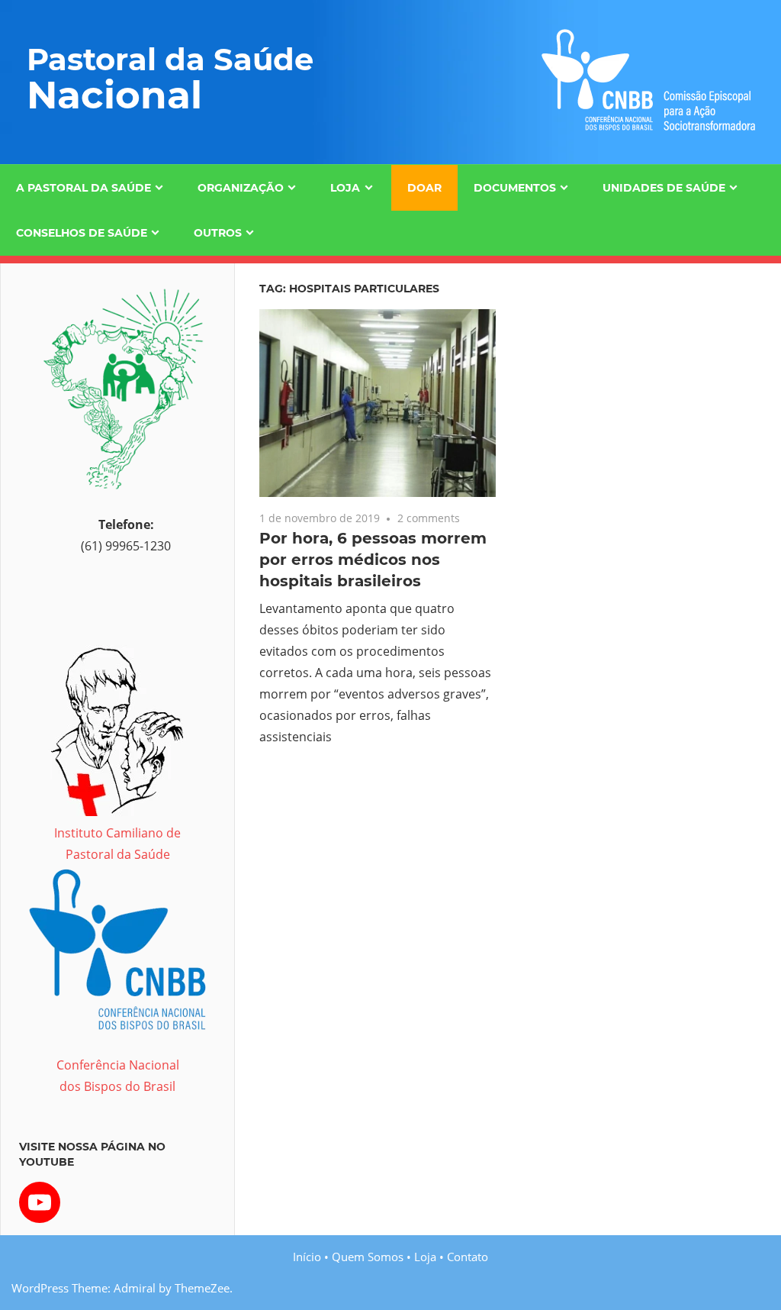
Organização (241, 188)
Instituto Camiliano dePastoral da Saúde (117, 843)
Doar (424, 188)
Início (307, 1256)
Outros (218, 233)
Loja (345, 188)
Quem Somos (367, 1256)
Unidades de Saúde (664, 188)
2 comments (428, 518)
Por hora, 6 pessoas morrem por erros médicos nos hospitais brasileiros (373, 559)
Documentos (515, 188)
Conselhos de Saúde (81, 233)
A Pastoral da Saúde (83, 188)
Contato (467, 1256)
